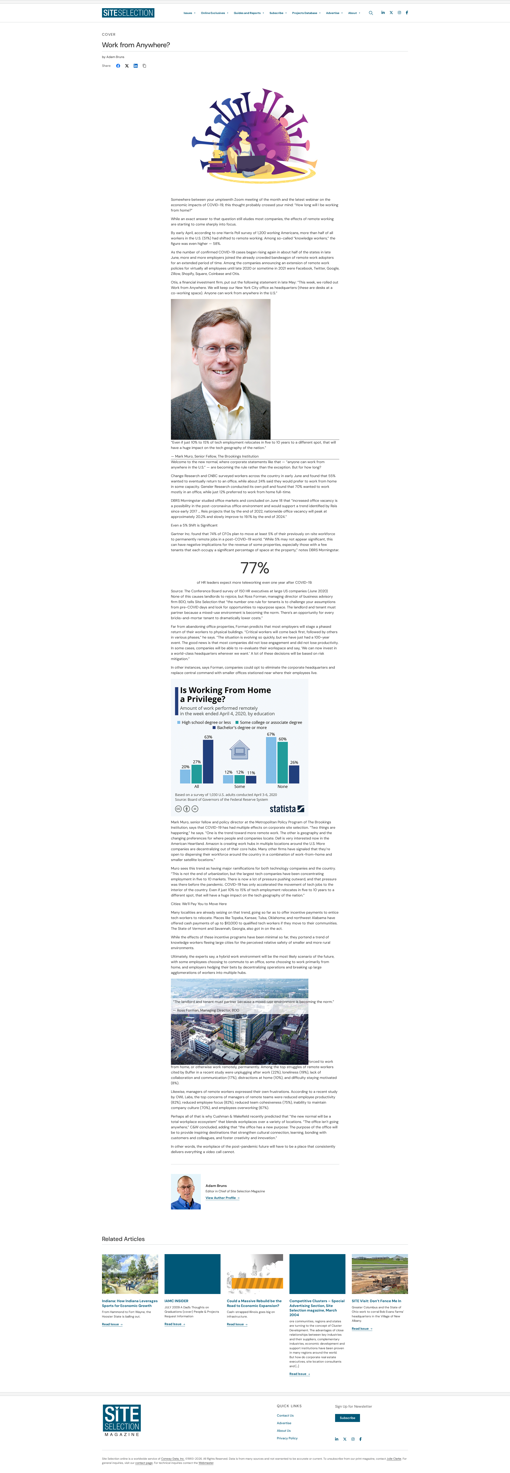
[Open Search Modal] (371, 13)
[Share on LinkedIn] (135, 66)
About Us (284, 1431)
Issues (188, 13)
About (352, 13)
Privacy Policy (287, 1438)
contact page (144, 1463)
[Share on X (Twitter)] (127, 66)
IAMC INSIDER (176, 1301)
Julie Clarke (394, 1458)
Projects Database (304, 13)
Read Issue (111, 1324)
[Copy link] (144, 66)
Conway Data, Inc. (172, 1458)
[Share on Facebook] (118, 66)
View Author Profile (221, 1198)
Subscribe (276, 13)
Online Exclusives (213, 13)
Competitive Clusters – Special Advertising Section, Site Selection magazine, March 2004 (317, 1308)
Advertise (332, 13)
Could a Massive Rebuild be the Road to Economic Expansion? (254, 1303)
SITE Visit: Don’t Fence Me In (376, 1301)
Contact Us (285, 1415)
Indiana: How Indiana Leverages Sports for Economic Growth (130, 1303)
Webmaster (206, 1463)
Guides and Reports (247, 13)
